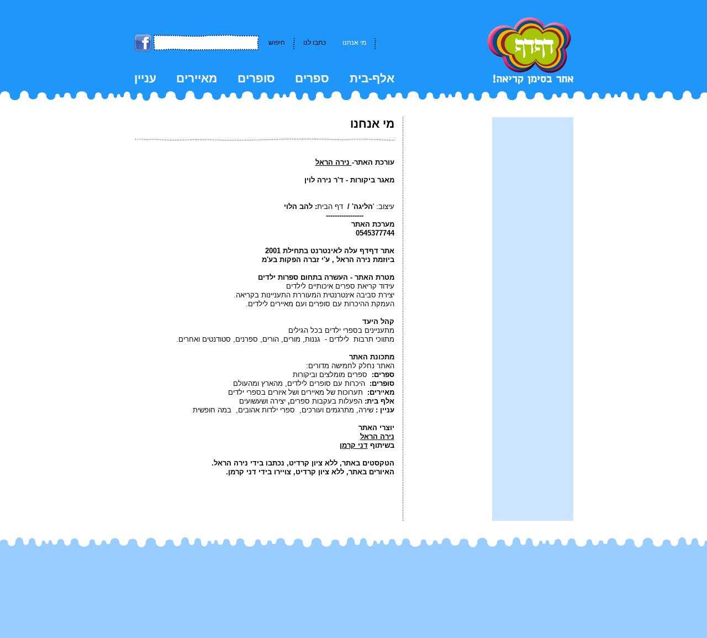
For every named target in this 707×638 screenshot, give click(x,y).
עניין (145, 78)
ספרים (312, 78)
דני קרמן (354, 445)
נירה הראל (333, 162)
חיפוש (276, 42)
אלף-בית (372, 78)
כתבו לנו (314, 42)
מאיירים (196, 78)
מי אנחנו (354, 42)
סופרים (256, 78)
